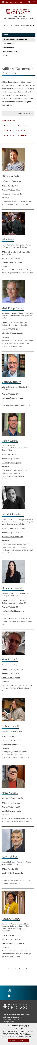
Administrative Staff (10, 52)
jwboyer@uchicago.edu (12, 262)
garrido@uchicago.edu (11, 811)
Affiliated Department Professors (15, 39)
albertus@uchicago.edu (12, 194)
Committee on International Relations (17, 1015)
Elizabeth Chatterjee (13, 588)
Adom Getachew (11, 918)
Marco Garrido (10, 792)
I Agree (12, 1040)
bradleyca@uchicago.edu (12, 398)
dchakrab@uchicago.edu (12, 537)
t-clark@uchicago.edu (11, 678)
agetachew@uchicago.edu (13, 943)
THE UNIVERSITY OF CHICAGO (13, 2)
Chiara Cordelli (10, 726)
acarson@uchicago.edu (11, 463)
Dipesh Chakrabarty (13, 514)
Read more (23, 1040)
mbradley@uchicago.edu (12, 333)
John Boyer (8, 239)
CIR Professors (8, 43)
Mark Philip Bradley (13, 308)
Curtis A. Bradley (11, 381)
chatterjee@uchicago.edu (13, 611)
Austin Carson (10, 440)
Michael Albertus (11, 176)
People (5, 35)
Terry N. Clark (10, 659)
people (11, 25)
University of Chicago (11, 1017)
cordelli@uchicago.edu (11, 744)
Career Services (8, 48)
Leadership (7, 56)
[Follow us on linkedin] (9, 996)
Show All (23, 135)
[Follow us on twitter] (9, 991)
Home (6, 25)
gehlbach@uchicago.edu (12, 873)
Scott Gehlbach (10, 856)
